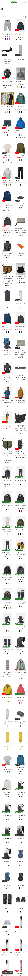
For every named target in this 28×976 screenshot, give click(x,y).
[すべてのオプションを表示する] (12, 38)
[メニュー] (2, 2)
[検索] (5, 2)
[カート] (26, 2)
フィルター (5, 16)
